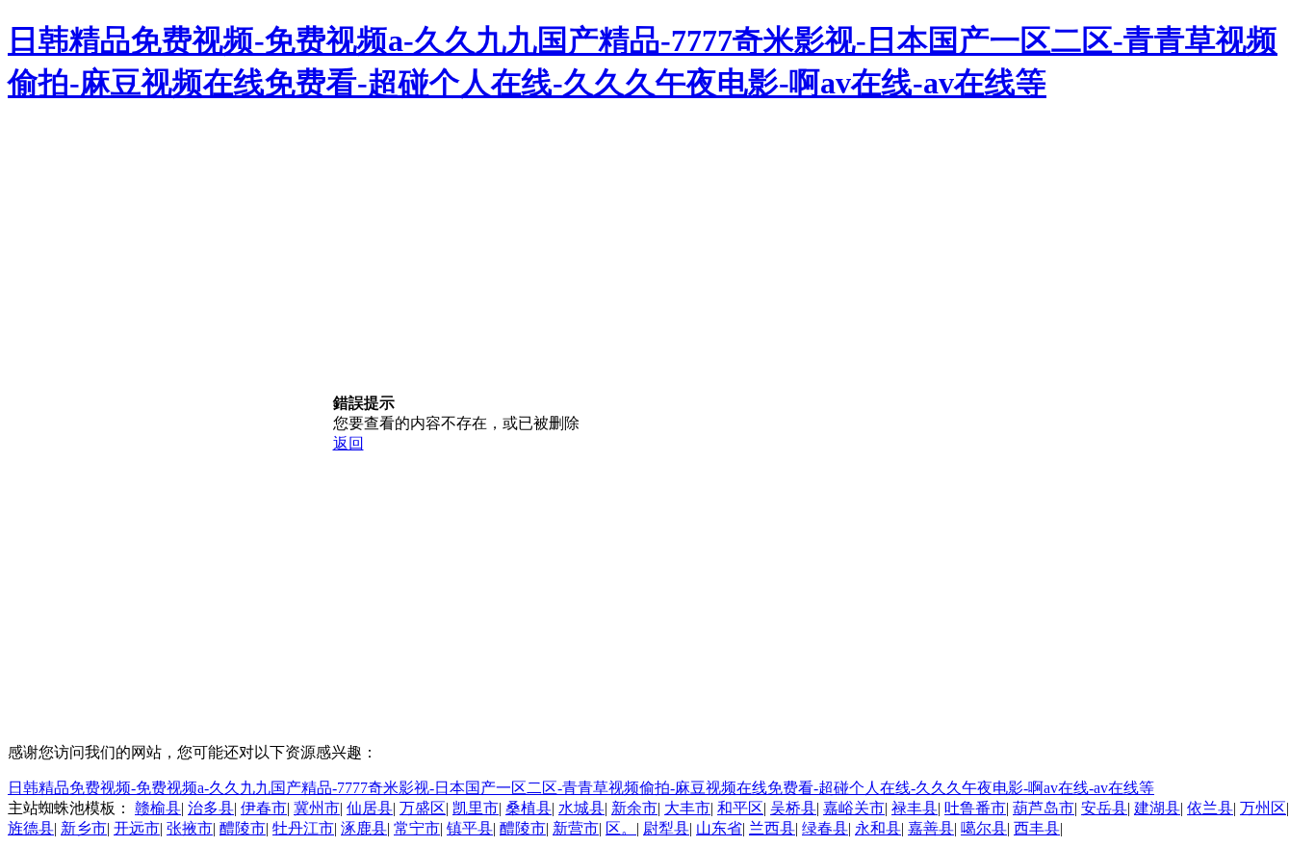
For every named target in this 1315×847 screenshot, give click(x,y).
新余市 (634, 808)
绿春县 (825, 828)
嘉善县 (931, 828)
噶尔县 (984, 828)
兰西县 (772, 828)
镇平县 (470, 828)
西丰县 (1037, 828)
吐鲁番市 (975, 808)
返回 (348, 443)
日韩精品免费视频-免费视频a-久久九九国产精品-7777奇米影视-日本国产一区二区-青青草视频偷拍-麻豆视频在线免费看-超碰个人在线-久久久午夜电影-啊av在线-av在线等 (581, 788)
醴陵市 (242, 828)
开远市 (137, 828)
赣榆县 (158, 808)
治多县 (211, 808)
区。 (621, 828)
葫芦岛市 (1043, 808)
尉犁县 (666, 828)
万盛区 (423, 808)
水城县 (581, 808)
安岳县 (1104, 808)
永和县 (878, 828)
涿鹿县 (364, 828)
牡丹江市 (303, 828)
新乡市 (84, 828)
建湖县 (1157, 808)
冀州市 (317, 808)
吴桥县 (793, 808)
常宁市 (417, 828)
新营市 (576, 828)
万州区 (1263, 808)
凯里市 (475, 808)
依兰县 (1210, 808)
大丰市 (687, 808)
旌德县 (31, 828)
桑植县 (528, 808)
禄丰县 (914, 808)
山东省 (719, 828)
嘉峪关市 (854, 808)
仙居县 (370, 808)
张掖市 (190, 828)
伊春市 (264, 808)
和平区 (740, 808)
